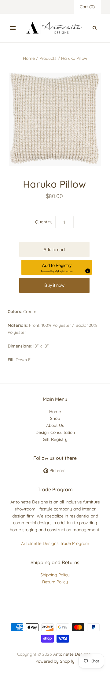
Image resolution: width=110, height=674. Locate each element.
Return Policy (55, 582)
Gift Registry (55, 439)
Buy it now (54, 285)
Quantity (43, 222)
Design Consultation (55, 432)
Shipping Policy (55, 575)
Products (48, 58)
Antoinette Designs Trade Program (55, 543)
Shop (55, 418)
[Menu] (12, 28)
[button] (56, 267)
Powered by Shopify (55, 661)
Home (29, 58)
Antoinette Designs (72, 654)
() (87, 6)
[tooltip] (87, 270)
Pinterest (57, 470)
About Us (55, 425)
